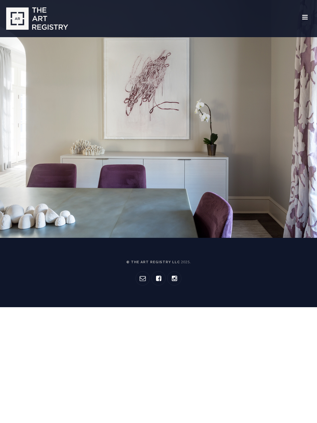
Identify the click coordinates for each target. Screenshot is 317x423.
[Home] (37, 18)
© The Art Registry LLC (158, 262)
